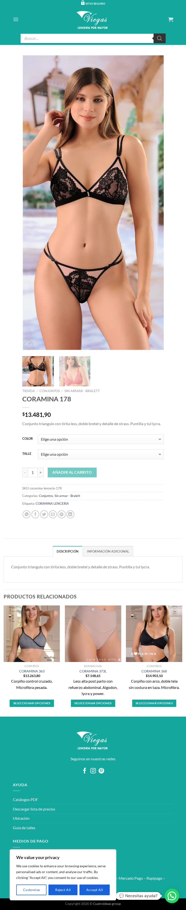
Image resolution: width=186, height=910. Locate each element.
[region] (63, 874)
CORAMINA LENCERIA (52, 503)
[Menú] (16, 19)
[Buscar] (160, 38)
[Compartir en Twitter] (44, 514)
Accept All (94, 890)
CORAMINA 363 (32, 671)
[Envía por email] (53, 514)
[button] (172, 896)
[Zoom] (28, 345)
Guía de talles (24, 827)
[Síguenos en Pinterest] (101, 771)
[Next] (155, 202)
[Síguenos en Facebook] (84, 771)
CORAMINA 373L (93, 671)
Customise (31, 890)
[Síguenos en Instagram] (93, 771)
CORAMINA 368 (154, 671)
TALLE (26, 453)
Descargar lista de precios (34, 809)
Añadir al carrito (72, 472)
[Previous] (31, 202)
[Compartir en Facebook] (35, 514)
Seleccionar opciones (31, 703)
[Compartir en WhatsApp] (27, 514)
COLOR (27, 438)
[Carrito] (170, 19)
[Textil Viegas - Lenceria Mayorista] (93, 19)
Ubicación (21, 818)
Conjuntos (49, 391)
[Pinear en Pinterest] (62, 514)
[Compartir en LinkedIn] (70, 514)
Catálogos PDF (25, 799)
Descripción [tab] (67, 551)
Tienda (28, 391)
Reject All (63, 890)
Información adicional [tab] (108, 551)
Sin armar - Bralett (82, 391)
